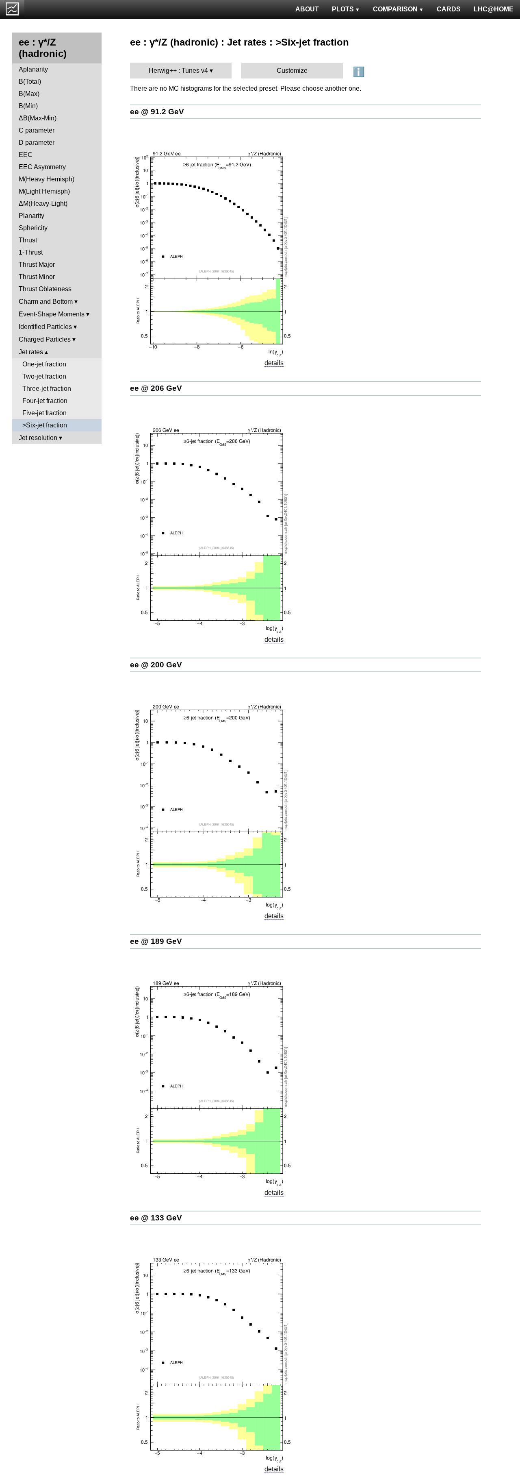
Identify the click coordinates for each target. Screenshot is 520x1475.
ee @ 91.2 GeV (157, 111)
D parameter (36, 142)
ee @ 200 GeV (156, 664)
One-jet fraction (44, 364)
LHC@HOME (494, 9)
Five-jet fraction (44, 413)
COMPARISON (395, 9)
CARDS (449, 9)
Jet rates (31, 352)
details (274, 362)
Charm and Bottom (46, 301)
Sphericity (33, 227)
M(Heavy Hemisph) (46, 179)
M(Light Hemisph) (44, 191)
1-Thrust (31, 252)
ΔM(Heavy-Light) (43, 203)
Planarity (31, 215)
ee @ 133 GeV (156, 1218)
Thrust (28, 240)
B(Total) (30, 81)
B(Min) (28, 105)
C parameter (36, 130)
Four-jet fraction (44, 400)
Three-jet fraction (46, 388)
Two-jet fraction (44, 376)
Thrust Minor (37, 276)
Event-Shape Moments (51, 314)
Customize (292, 70)
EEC (25, 154)
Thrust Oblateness (45, 288)
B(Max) (29, 93)
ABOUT (307, 9)
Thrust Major (37, 264)
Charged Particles (45, 339)
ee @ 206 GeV (156, 388)
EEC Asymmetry (42, 166)
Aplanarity (33, 69)
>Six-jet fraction (44, 425)
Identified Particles (45, 326)
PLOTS (343, 9)
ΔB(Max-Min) (37, 118)
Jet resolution (38, 437)
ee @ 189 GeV (156, 941)
